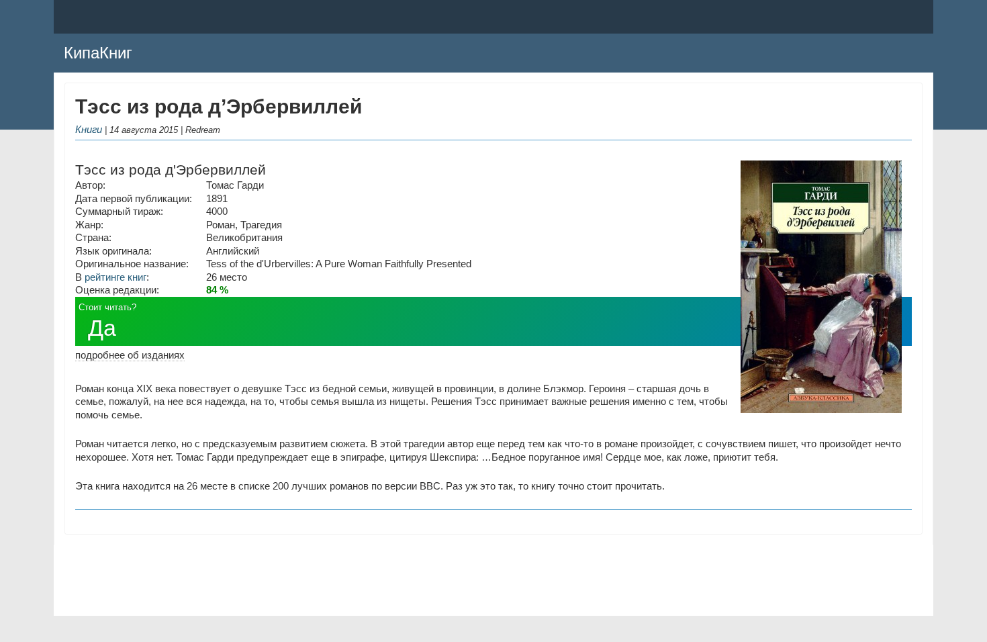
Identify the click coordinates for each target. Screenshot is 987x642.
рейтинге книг (115, 277)
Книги (88, 129)
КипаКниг (98, 53)
